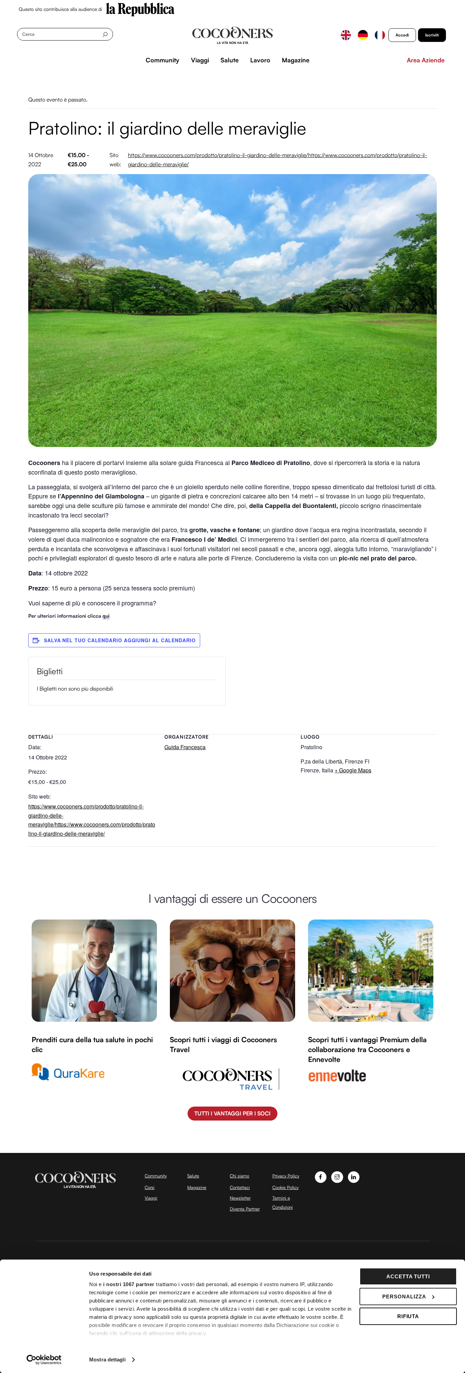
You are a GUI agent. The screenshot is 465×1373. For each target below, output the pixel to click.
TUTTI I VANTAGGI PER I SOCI (232, 1113)
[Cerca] (105, 34)
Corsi (150, 1187)
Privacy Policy (285, 1175)
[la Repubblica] (140, 8)
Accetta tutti (408, 1276)
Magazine (295, 60)
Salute (230, 60)
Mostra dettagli (107, 1359)
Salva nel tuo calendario (84, 640)
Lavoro (260, 60)
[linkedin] (354, 1176)
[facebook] (321, 1176)
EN (346, 35)
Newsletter (240, 1198)
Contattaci (240, 1187)
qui (106, 616)
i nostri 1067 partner (129, 1284)
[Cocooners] (232, 35)
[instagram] (337, 1176)
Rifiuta (408, 1316)
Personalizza (404, 1296)
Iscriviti (432, 34)
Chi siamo (239, 1175)
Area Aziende (426, 60)
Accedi (402, 34)
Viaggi (200, 60)
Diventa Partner (245, 1209)
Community (162, 60)
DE (363, 35)
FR (380, 35)
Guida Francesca (185, 747)
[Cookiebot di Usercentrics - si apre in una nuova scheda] (44, 1360)
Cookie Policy (285, 1187)
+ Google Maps (353, 770)
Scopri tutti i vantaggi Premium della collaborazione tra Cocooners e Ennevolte (367, 1049)
